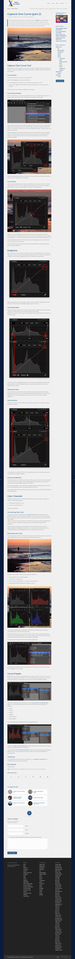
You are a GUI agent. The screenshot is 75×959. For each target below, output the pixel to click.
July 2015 (57, 935)
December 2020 (58, 874)
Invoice (24, 878)
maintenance (60, 52)
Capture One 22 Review (61, 41)
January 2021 (58, 872)
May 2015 (57, 939)
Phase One (58, 75)
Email (26, 829)
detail (60, 60)
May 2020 (57, 880)
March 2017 (57, 913)
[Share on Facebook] (11, 777)
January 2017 (58, 916)
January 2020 (58, 886)
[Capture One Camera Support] (74, 479)
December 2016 (58, 918)
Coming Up (25, 869)
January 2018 (58, 899)
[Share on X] (18, 777)
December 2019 (58, 888)
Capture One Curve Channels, (20, 746)
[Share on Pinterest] (33, 777)
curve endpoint (22, 769)
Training (25, 891)
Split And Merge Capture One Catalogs (61, 29)
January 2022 (58, 866)
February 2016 (58, 929)
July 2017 (57, 907)
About (24, 864)
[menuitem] (48, 3)
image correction (17, 16)
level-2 (60, 65)
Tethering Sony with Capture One (60, 38)
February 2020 (58, 885)
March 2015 (57, 942)
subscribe (42, 759)
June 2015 (57, 937)
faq (58, 48)
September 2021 (58, 869)
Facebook (36, 759)
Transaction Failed (27, 893)
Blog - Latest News (12, 8)
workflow (61, 70)
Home (24, 875)
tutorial (25, 16)
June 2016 (57, 924)
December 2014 (58, 947)
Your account (26, 896)
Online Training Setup (27, 883)
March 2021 (57, 871)
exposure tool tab (38, 769)
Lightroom (25, 880)
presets (23, 529)
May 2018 (57, 893)
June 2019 (57, 890)
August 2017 (58, 905)
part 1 (38, 20)
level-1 (60, 63)
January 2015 (58, 945)
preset (44, 769)
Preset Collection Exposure (23, 750)
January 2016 (58, 931)
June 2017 (57, 909)
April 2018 (57, 894)
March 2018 (57, 896)
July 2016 (57, 923)
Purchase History (27, 888)
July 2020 (57, 877)
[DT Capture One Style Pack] (1, 479)
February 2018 (58, 898)
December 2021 (58, 867)
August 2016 (58, 921)
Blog (24, 866)
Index (24, 877)
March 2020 (57, 883)
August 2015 (58, 934)
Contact (25, 871)
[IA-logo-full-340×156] (14, 3)
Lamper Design (30, 957)
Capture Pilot (59, 71)
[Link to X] (64, 957)
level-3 (22, 16)
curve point (27, 769)
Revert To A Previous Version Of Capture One (61, 35)
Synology (41, 888)
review (59, 55)
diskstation (41, 869)
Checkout (25, 867)
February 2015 (58, 943)
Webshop (25, 894)
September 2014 (58, 950)
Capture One (10, 16)
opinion (59, 53)
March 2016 (57, 928)
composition (62, 58)
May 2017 (57, 910)
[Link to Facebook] (62, 957)
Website (27, 833)
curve (17, 769)
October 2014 (58, 948)
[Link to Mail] (66, 957)
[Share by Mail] (47, 777)
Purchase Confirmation (28, 886)
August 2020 (58, 875)
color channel (13, 769)
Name (26, 826)
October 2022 (58, 864)
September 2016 (58, 920)
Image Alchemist (31, 16)
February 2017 (58, 915)
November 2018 (58, 891)
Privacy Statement (27, 885)
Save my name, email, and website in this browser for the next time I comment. (25, 837)
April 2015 (57, 940)
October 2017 (58, 902)
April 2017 (57, 912)
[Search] (66, 3)
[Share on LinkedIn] (40, 777)
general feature (61, 50)
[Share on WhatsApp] (25, 777)
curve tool (32, 769)
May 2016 (57, 926)
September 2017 (58, 904)
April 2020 (57, 882)
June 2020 (57, 878)
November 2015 (58, 932)
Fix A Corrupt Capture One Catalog (61, 32)
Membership (26, 882)
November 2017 (58, 901)
